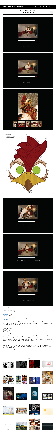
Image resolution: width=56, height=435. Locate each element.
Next (7, 12)
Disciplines (4, 7)
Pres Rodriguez (5, 315)
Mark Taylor (5, 307)
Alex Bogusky (5, 312)
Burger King (5, 319)
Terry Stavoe (5, 316)
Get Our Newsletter (44, 6)
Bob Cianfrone (5, 309)
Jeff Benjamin (5, 311)
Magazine (13, 7)
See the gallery (6, 352)
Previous (4, 12)
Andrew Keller (10, 311)
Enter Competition (20, 7)
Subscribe (37, 6)
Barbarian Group (5, 314)
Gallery (9, 7)
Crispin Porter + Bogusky (7, 318)
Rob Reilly (4, 310)
